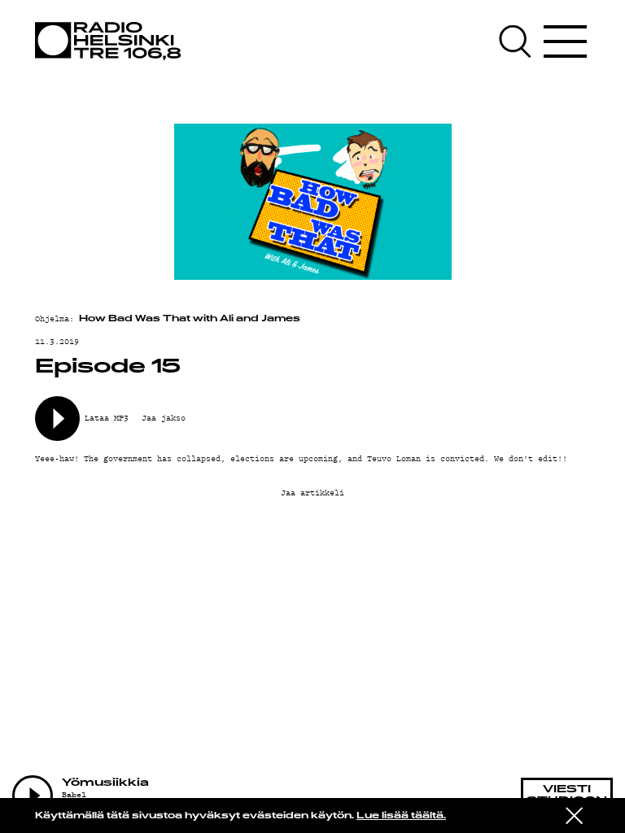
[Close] (574, 814)
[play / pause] (57, 418)
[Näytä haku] (519, 41)
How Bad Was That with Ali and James (189, 319)
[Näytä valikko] (565, 41)
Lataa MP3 (107, 417)
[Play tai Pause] (32, 795)
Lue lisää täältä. (401, 816)
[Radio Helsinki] (112, 41)
